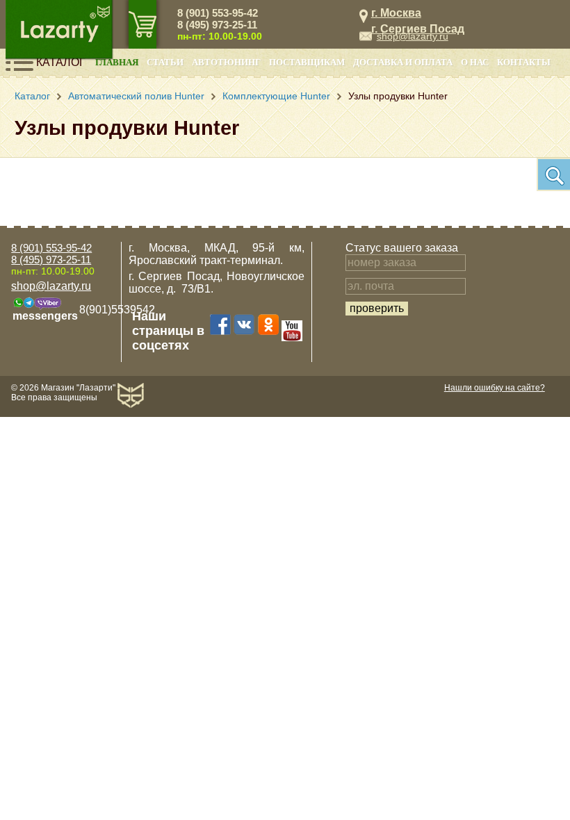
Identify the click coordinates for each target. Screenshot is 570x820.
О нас (475, 62)
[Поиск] (553, 174)
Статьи (165, 62)
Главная (116, 62)
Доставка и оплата (403, 62)
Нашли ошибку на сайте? (494, 388)
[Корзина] (142, 24)
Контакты (524, 62)
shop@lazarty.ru (412, 36)
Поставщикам (307, 62)
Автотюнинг (226, 62)
